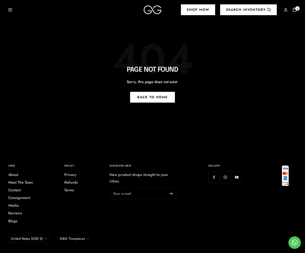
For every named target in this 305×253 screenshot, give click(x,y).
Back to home (152, 97)
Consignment (19, 197)
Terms (69, 190)
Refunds (71, 182)
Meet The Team (20, 182)
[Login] (286, 10)
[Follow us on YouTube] (237, 177)
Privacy (70, 174)
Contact (14, 190)
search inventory (246, 9)
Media (13, 205)
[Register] (171, 193)
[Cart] (295, 10)
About (13, 174)
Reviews (15, 213)
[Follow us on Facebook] (214, 177)
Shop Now (198, 9)
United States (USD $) (27, 238)
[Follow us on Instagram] (225, 177)
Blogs (12, 221)
